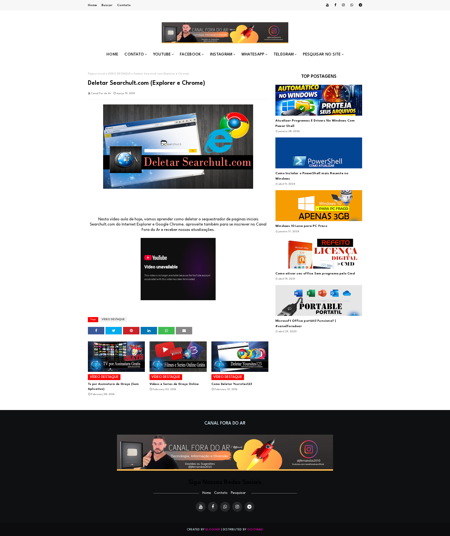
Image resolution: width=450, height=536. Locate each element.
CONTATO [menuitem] (134, 54)
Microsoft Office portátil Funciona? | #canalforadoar (305, 323)
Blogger (212, 529)
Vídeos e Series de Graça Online (174, 384)
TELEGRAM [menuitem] (284, 54)
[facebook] (335, 5)
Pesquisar (238, 493)
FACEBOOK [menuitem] (190, 54)
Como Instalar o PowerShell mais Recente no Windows (311, 176)
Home (92, 5)
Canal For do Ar (101, 93)
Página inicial (96, 74)
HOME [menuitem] (112, 54)
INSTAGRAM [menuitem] (221, 54)
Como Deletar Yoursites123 (231, 384)
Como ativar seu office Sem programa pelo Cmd (315, 273)
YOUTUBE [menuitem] (162, 54)
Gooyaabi (255, 529)
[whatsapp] (352, 5)
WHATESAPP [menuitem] (253, 54)
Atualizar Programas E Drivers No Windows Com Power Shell (315, 123)
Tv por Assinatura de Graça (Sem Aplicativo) (113, 387)
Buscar (106, 5)
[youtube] (327, 5)
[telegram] (359, 5)
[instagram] (343, 5)
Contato (124, 5)
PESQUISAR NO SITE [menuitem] (322, 54)
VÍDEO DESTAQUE (119, 74)
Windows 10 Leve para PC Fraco (301, 226)
